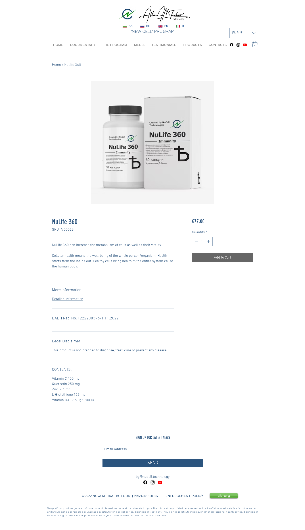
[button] (243, 33)
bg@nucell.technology (152, 477)
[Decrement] (196, 241)
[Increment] (209, 241)
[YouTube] (245, 45)
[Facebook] (231, 45)
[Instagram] (238, 45)
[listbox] (243, 33)
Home (56, 65)
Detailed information (67, 299)
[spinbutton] (202, 241)
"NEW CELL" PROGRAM (152, 31)
